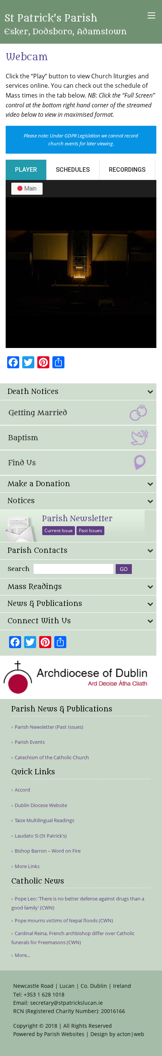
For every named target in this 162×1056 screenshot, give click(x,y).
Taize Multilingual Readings (44, 820)
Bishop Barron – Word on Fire (48, 850)
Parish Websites (64, 1034)
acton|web (130, 1034)
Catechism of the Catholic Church (52, 757)
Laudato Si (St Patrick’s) (41, 835)
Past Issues (90, 530)
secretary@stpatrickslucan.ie (66, 1002)
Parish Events (30, 742)
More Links (27, 866)
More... (22, 955)
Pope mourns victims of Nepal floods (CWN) (64, 920)
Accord (22, 789)
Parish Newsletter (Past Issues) (49, 727)
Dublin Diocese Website (41, 805)
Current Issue (58, 530)
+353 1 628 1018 (44, 994)
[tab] (78, 391)
